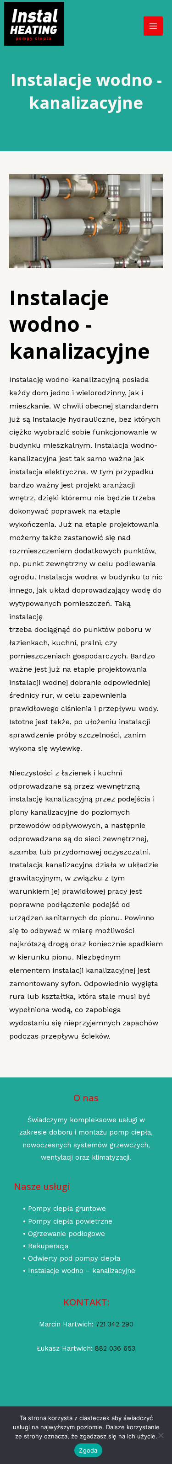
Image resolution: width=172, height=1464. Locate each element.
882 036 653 (115, 1348)
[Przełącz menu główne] (153, 26)
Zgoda (88, 1450)
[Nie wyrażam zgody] (160, 1435)
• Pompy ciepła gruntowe (64, 1208)
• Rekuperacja (45, 1246)
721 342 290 (114, 1324)
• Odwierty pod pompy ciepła (71, 1258)
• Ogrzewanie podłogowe (64, 1234)
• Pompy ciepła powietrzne (67, 1221)
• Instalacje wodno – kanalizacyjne (79, 1271)
